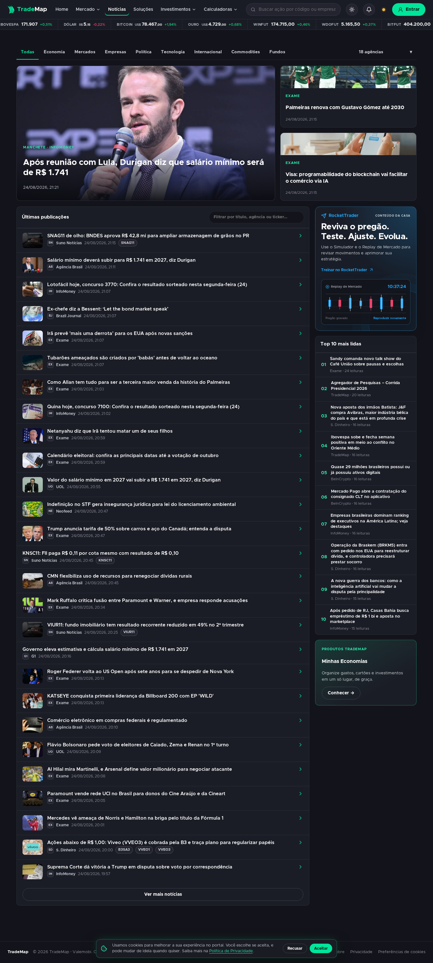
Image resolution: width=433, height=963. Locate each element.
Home (61, 9)
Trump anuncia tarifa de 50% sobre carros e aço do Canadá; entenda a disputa (139, 529)
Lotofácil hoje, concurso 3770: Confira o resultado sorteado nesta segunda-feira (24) (147, 284)
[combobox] (297, 9)
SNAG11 (127, 243)
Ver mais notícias (163, 894)
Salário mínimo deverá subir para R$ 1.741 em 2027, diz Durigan (121, 260)
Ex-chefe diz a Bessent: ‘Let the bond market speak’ (107, 309)
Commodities (245, 52)
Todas (27, 52)
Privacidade (361, 952)
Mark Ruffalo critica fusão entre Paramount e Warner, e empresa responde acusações (147, 600)
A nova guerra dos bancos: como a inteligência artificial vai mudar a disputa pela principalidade (366, 586)
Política (144, 52)
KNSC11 (105, 560)
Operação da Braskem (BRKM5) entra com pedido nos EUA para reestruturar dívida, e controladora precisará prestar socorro (370, 553)
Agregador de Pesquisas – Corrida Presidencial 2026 (365, 386)
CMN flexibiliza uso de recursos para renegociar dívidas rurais (119, 576)
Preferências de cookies (401, 952)
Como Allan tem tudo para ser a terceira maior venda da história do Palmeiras (138, 382)
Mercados (84, 52)
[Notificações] (369, 9)
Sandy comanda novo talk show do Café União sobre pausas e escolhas (367, 362)
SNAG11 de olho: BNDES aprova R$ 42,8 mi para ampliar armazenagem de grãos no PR (148, 235)
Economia (54, 52)
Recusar (295, 948)
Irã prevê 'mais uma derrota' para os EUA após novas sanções (120, 333)
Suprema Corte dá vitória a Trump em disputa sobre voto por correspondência (139, 867)
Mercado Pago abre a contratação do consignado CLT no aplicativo (368, 494)
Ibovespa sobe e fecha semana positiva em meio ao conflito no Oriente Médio (363, 442)
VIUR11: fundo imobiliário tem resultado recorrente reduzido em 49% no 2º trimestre (145, 625)
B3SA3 (124, 849)
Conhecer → (341, 693)
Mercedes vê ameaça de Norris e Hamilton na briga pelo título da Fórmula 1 (135, 818)
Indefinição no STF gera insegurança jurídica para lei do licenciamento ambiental (141, 504)
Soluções (143, 9)
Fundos (277, 52)
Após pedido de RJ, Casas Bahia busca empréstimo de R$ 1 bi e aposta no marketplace (369, 616)
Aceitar (321, 948)
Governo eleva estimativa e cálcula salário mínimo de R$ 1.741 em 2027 (105, 649)
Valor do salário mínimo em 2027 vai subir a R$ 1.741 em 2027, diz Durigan (134, 480)
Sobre (339, 952)
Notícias (117, 9)
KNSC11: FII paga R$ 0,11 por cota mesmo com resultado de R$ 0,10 (101, 553)
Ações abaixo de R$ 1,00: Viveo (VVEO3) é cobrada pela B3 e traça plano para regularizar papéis (161, 842)
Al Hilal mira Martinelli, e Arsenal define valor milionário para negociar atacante (139, 769)
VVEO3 (164, 849)
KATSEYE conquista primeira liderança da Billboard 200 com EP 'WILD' (130, 696)
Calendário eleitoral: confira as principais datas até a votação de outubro (133, 455)
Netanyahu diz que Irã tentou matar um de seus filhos (110, 431)
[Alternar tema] (352, 9)
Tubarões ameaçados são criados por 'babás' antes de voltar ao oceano (132, 358)
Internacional (208, 52)
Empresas (115, 52)
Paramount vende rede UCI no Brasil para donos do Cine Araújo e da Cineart (136, 793)
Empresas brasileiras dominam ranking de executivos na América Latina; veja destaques (370, 521)
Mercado (85, 9)
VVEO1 (144, 849)
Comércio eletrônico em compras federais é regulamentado (117, 720)
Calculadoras (218, 9)
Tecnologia (173, 52)
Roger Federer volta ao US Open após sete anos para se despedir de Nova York (140, 671)
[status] (383, 9)
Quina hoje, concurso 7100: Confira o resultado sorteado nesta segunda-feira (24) (143, 406)
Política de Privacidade (231, 951)
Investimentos (176, 9)
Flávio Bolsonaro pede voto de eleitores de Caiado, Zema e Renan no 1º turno (138, 745)
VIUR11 (129, 632)
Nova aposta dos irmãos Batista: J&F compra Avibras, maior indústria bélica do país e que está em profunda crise (369, 413)
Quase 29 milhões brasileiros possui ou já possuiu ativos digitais (370, 470)
